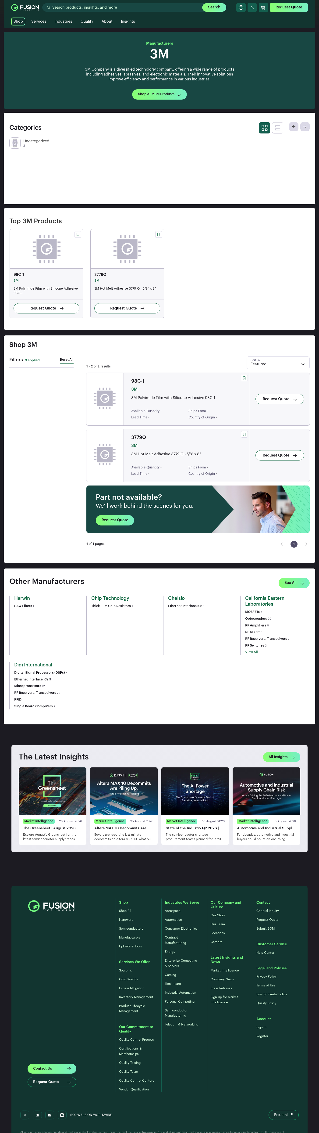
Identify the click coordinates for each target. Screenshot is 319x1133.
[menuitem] (294, 544)
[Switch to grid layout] (264, 128)
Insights (128, 21)
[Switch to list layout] (278, 128)
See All (290, 583)
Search (214, 7)
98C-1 (19, 275)
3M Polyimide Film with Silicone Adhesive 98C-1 (46, 291)
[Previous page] (281, 544)
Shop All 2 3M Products (156, 94)
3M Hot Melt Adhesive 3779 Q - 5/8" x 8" (125, 288)
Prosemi (281, 1115)
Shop (18, 21)
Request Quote (289, 7)
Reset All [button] (67, 359)
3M (16, 280)
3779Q (100, 275)
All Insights (278, 757)
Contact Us (42, 1068)
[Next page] (306, 544)
